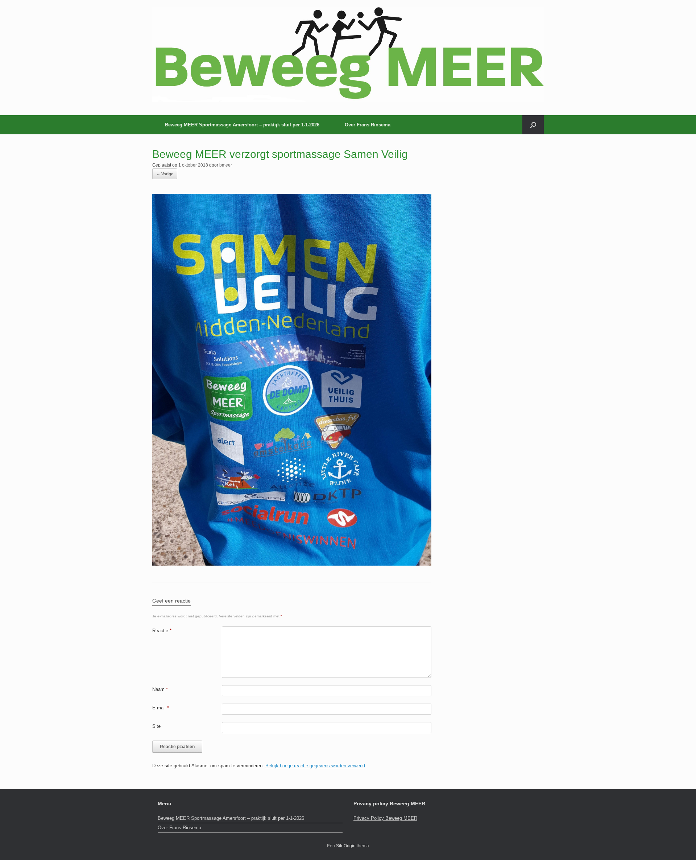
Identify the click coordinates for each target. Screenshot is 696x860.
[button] (533, 124)
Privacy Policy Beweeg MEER (385, 818)
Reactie (161, 630)
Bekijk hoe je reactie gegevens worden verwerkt (315, 765)
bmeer (225, 165)
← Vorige (164, 174)
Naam (160, 689)
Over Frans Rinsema (367, 124)
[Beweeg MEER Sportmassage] (348, 54)
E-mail (160, 707)
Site (156, 726)
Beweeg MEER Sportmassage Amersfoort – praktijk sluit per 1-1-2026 (242, 124)
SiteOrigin (346, 846)
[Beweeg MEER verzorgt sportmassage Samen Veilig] (291, 564)
